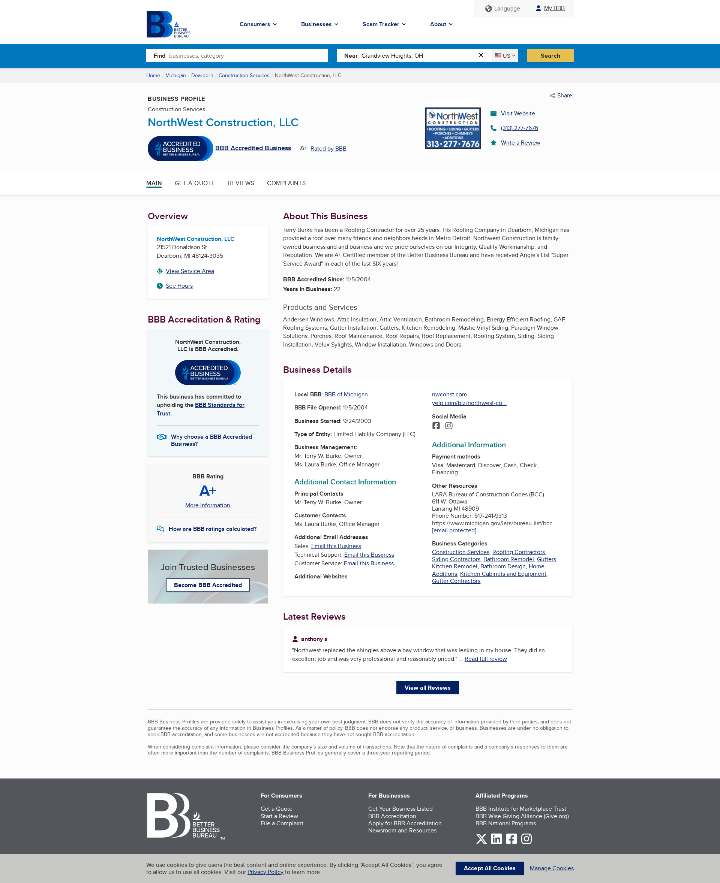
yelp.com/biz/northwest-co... (469, 403)
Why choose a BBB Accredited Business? (211, 439)
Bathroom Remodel (508, 559)
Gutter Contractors (456, 581)
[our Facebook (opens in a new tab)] (512, 842)
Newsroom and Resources (402, 830)
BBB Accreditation (392, 816)
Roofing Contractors (518, 552)
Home (153, 75)
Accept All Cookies (490, 868)
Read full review (486, 658)
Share (564, 96)
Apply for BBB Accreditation (405, 823)
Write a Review (520, 142)
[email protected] (454, 530)
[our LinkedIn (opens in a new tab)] (496, 842)
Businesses (316, 24)
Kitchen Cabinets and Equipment (503, 573)
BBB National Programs (506, 823)
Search (550, 55)
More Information (207, 505)
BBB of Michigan (346, 394)
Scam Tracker (381, 24)
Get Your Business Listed (400, 808)
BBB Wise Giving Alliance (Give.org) (522, 816)
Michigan (175, 75)
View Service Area (190, 271)
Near (351, 55)
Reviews (241, 183)
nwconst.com (449, 394)
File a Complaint (282, 823)
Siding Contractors (456, 559)
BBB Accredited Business (253, 148)
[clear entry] (483, 55)
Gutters (546, 559)
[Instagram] (449, 426)
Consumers (255, 24)
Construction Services (244, 75)
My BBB (554, 8)
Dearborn (202, 75)
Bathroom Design (503, 566)
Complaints (286, 183)
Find (159, 55)
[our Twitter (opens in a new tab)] (482, 842)
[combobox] (248, 55)
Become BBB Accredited (208, 585)
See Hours (179, 285)
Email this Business (336, 546)
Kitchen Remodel (454, 566)
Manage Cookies (552, 868)
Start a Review (279, 816)
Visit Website (518, 113)
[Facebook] (436, 426)
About (438, 24)
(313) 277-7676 (519, 127)
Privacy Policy (266, 872)
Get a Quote (195, 183)
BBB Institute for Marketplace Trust (521, 808)
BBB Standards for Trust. (200, 408)
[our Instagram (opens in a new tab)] (526, 842)
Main (154, 183)
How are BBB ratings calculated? (212, 528)
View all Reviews (428, 687)
